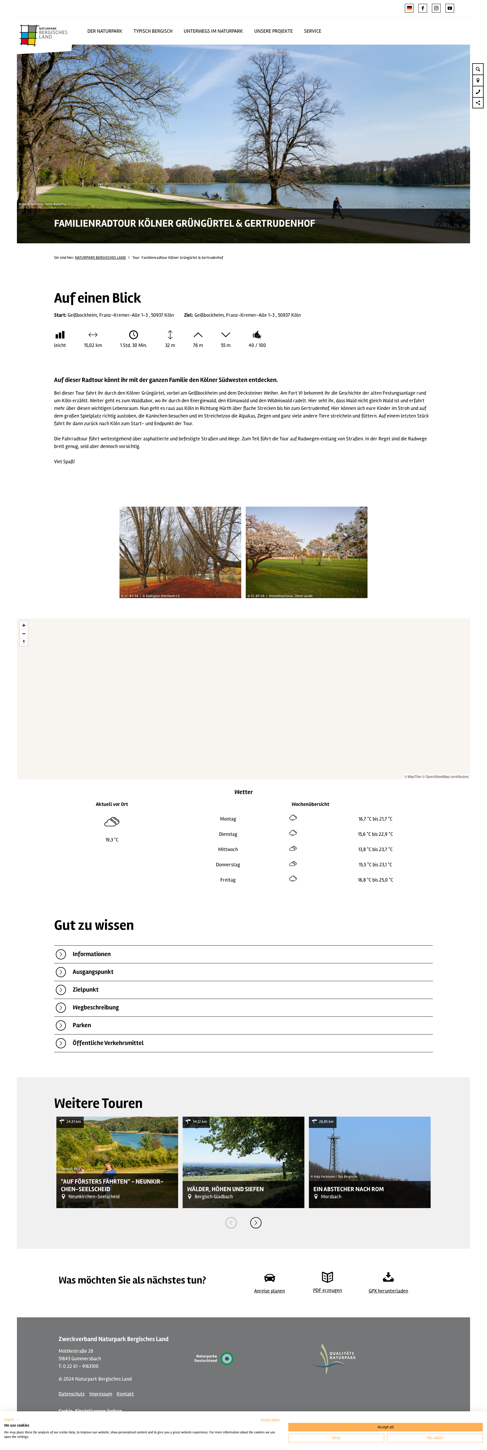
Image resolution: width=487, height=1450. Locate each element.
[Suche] (478, 69)
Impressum (100, 1394)
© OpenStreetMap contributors (445, 776)
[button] (422, 8)
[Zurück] (231, 1222)
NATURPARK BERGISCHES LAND (100, 257)
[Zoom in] (24, 625)
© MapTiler (412, 776)
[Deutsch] (409, 8)
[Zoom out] (24, 633)
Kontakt (125, 1394)
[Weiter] (256, 1222)
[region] (243, 698)
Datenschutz (72, 1394)
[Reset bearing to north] (24, 642)
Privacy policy (270, 1420)
